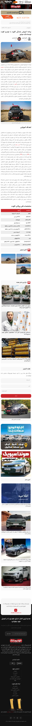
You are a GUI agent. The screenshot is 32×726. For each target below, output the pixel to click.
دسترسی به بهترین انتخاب (15, 645)
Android (19, 663)
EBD (21, 155)
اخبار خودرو (22, 21)
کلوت (15, 84)
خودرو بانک (28, 21)
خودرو (2, 67)
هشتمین (11, 712)
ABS (28, 155)
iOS (12, 663)
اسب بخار (17, 145)
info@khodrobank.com (16, 613)
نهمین (8, 712)
